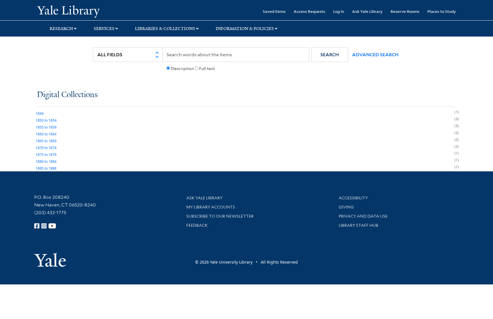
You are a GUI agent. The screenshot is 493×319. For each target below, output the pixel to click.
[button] (329, 54)
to (46, 120)
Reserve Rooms (405, 11)
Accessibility (353, 198)
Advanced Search (375, 54)
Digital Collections (67, 95)
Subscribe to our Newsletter (220, 216)
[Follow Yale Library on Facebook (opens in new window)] (36, 225)
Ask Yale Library (367, 11)
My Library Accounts (210, 207)
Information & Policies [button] (245, 28)
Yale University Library (68, 11)
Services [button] (104, 28)
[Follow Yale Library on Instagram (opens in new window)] (44, 225)
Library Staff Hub (358, 225)
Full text (207, 68)
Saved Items (274, 11)
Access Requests (309, 11)
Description (182, 68)
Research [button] (61, 28)
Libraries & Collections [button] (165, 28)
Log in (338, 11)
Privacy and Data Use (363, 216)
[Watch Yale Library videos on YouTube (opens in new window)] (52, 225)
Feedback (197, 225)
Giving (346, 207)
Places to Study (441, 11)
